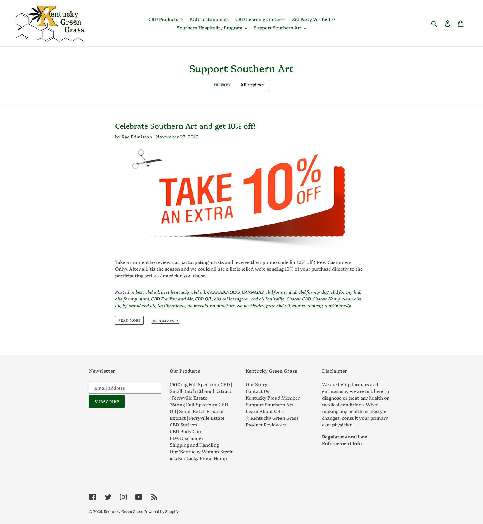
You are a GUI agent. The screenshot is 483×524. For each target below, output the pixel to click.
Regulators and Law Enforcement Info (344, 439)
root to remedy (307, 305)
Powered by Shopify (161, 511)
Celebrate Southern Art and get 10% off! (185, 126)
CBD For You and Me (172, 298)
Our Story (256, 384)
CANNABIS (253, 292)
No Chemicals (171, 305)
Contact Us (257, 391)
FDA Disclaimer (186, 438)
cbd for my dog (313, 292)
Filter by (222, 84)
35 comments (165, 321)
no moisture (222, 305)
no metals (197, 305)
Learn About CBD (265, 411)
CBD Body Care (186, 431)
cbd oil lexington (231, 298)
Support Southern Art (269, 404)
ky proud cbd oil (138, 305)
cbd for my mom (132, 298)
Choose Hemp (326, 298)
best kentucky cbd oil (183, 292)
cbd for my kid (345, 292)
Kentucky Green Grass (123, 511)
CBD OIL (203, 298)
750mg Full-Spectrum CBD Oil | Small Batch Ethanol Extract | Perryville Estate (199, 411)
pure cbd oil (278, 305)
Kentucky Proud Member (273, 397)
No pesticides (250, 305)
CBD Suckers (183, 424)
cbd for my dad (281, 292)
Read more (129, 320)
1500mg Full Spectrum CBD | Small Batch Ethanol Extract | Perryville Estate (201, 391)
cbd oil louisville (268, 298)
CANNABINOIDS (223, 292)
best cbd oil (147, 292)
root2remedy (338, 305)
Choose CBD (299, 298)
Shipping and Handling (194, 444)
